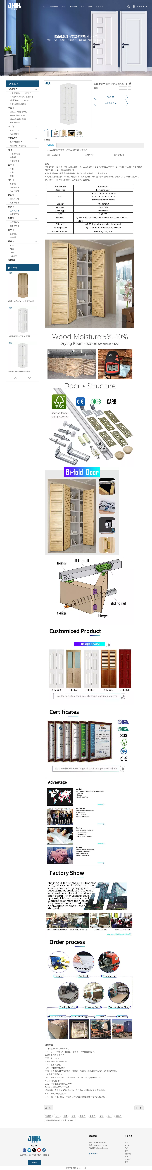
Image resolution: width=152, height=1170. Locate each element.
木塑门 (12, 245)
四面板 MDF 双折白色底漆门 (20, 371)
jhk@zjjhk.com (102, 1148)
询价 (109, 97)
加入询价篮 (109, 103)
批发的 (92, 1116)
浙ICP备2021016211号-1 (76, 1168)
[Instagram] (44, 1150)
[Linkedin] (29, 1150)
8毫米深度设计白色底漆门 (20, 100)
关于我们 (54, 6)
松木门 (12, 169)
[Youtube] (39, 1150)
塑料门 (11, 241)
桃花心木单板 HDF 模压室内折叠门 (22, 301)
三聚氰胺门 (12, 138)
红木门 (12, 176)
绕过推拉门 (14, 187)
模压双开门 (14, 211)
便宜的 (82, 1116)
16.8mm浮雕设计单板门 (19, 112)
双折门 (11, 207)
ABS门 (12, 249)
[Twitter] (34, 1150)
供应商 (118, 1116)
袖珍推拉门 (14, 191)
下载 (126, 1151)
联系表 (34, 1162)
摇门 (10, 150)
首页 (44, 6)
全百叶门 (13, 234)
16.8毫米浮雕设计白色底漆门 (21, 97)
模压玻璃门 (14, 222)
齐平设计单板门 (16, 122)
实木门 (11, 165)
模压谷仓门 (14, 199)
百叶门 (11, 230)
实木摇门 (13, 157)
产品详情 (50, 145)
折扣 (73, 1116)
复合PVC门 (14, 131)
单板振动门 (14, 161)
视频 (126, 1156)
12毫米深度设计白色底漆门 (20, 93)
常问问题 (128, 1154)
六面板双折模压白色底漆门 (19, 336)
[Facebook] (24, 1150)
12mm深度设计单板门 (18, 119)
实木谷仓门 (14, 203)
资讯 (90, 6)
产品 (63, 6)
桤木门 (12, 172)
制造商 (48, 1116)
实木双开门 (14, 214)
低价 (57, 1116)
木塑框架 (13, 256)
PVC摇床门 (14, 134)
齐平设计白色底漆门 (18, 104)
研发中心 (73, 6)
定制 (101, 1116)
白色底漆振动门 (16, 154)
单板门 (11, 108)
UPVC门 (13, 252)
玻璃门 (11, 218)
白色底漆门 (12, 89)
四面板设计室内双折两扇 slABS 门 (59, 1120)
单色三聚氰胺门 (16, 142)
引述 (65, 1116)
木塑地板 (12, 260)
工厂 (110, 1116)
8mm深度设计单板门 (18, 115)
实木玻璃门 (14, 226)
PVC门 (11, 126)
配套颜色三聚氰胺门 (18, 146)
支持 (83, 6)
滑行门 (11, 180)
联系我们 (100, 6)
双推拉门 (13, 184)
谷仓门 (11, 195)
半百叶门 (13, 237)
